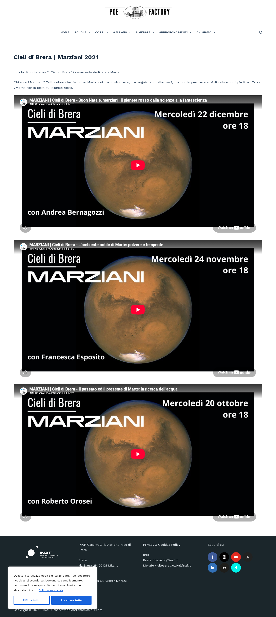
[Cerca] (260, 32)
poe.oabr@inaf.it (165, 560)
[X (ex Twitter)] (248, 557)
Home (65, 32)
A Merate (143, 32)
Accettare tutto (71, 600)
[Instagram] (224, 557)
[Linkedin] (212, 568)
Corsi (99, 32)
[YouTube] (236, 557)
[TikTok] (236, 568)
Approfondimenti (173, 32)
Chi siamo (204, 32)
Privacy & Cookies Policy (161, 545)
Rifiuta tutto (31, 600)
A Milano (120, 32)
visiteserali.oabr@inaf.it (173, 565)
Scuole (80, 32)
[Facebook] (212, 557)
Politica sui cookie (51, 590)
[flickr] (224, 568)
